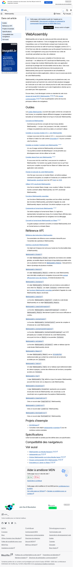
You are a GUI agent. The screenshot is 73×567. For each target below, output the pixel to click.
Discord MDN (29, 541)
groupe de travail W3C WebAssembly (40, 96)
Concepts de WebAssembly (34, 121)
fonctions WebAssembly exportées (40, 290)
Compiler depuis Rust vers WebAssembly (39, 157)
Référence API (7, 26)
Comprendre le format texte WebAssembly (39, 208)
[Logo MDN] (5, 514)
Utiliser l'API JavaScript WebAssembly (38, 184)
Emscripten (53, 138)
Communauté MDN (31, 532)
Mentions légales (20, 558)
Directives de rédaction (32, 538)
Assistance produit (7, 548)
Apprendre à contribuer (34, 481)
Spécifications (6, 31)
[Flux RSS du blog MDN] (15, 523)
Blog (2, 535)
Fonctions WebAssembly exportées (37, 196)
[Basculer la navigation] (71, 10)
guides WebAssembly (35, 112)
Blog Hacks (53, 548)
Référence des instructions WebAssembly (39, 235)
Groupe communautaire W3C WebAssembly (45, 460)
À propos (4, 532)
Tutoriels (52, 541)
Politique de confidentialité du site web (27, 555)
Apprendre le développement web (60, 535)
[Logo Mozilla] (7, 554)
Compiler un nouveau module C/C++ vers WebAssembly (44, 133)
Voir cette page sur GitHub (35, 491)
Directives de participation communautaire (42, 558)
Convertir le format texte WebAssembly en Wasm (41, 220)
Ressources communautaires (34, 535)
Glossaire (52, 545)
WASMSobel (33, 425)
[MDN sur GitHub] (2, 523)
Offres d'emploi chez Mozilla (10, 538)
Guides (4, 23)
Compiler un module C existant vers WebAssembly (42, 145)
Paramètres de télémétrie (51, 555)
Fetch (54, 180)
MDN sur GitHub (30, 545)
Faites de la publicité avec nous (11, 541)
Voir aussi (5, 39)
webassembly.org (36, 454)
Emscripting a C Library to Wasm (41, 462)
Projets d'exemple (8, 29)
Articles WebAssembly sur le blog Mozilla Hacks (46, 457)
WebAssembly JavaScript (35, 180)
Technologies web (55, 532)
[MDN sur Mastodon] (12, 523)
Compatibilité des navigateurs (7, 35)
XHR (60, 180)
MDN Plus (4, 545)
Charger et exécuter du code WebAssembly (40, 172)
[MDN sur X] (9, 523)
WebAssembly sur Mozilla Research (42, 452)
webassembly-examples (52, 428)
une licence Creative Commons (44, 564)
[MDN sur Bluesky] (6, 523)
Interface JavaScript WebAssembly (37, 245)
